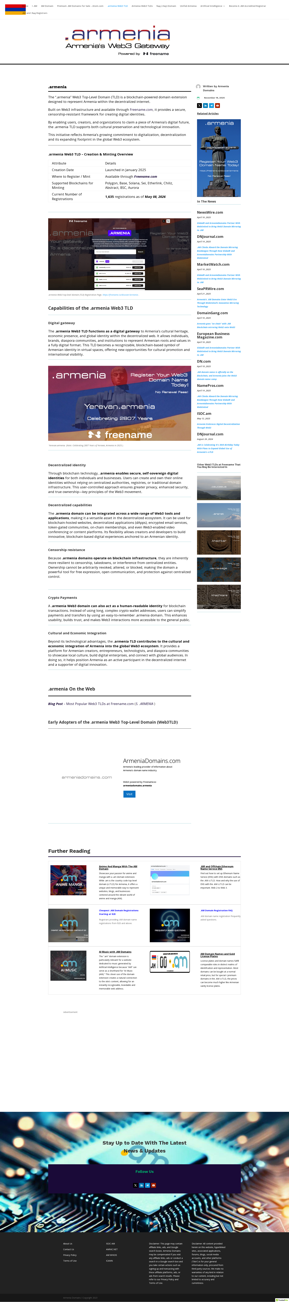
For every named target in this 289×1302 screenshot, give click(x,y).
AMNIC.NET (112, 1249)
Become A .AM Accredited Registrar (247, 6)
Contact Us (68, 1249)
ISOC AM (110, 1243)
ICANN (109, 1260)
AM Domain (47, 6)
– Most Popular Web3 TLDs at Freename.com (91, 703)
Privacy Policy (69, 1255)
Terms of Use (70, 1260)
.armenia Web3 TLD (117, 6)
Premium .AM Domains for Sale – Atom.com (80, 6)
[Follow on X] (199, 105)
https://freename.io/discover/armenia (120, 294)
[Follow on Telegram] (211, 105)
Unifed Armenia (188, 6)
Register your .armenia (142, 791)
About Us (67, 1243)
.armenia (137, 761)
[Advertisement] (144, 1058)
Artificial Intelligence (211, 6)
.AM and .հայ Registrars (34, 13)
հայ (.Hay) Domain (166, 6)
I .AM (34, 6)
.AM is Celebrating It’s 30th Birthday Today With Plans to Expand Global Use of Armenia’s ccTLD (218, 448)
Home (25, 6)
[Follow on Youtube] (217, 105)
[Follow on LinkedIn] (205, 105)
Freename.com (141, 109)
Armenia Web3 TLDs (142, 6)
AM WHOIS (111, 1255)
